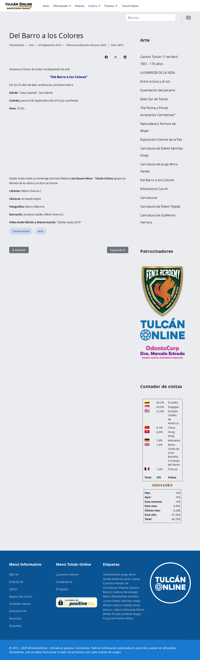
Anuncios (15, 618)
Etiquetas (15, 626)
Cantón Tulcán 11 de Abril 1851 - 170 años (159, 60)
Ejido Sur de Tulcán (154, 99)
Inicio (46, 5)
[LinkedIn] (125, 57)
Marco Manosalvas (115, 596)
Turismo (109, 5)
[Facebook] (106, 57)
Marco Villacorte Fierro (129, 609)
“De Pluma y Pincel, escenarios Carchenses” (157, 111)
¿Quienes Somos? (67, 574)
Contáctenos (64, 582)
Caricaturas (148, 197)
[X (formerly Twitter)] (115, 57)
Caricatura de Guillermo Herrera (158, 218)
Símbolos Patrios (20, 604)
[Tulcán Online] (162, 329)
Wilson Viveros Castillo (117, 605)
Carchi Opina (130, 5)
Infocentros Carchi (154, 189)
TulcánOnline (21, 231)
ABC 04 (13, 574)
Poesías (124, 588)
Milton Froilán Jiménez (117, 614)
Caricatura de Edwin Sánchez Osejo (161, 152)
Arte (31, 45)
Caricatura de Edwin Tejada (160, 206)
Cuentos (108, 583)
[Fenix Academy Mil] (162, 291)
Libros (13, 589)
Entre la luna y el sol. (155, 81)
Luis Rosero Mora (121, 618)
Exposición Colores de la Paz (161, 139)
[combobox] (151, 17)
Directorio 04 (17, 611)
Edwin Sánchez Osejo (126, 601)
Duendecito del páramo (157, 90)
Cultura (92, 5)
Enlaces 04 (16, 582)
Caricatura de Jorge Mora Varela (159, 167)
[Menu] (188, 17)
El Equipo (62, 589)
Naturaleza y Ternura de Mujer (158, 127)
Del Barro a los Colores (157, 180)
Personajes (130, 592)
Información (60, 5)
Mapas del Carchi (20, 596)
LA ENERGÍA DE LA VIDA (157, 72)
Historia (79, 5)
